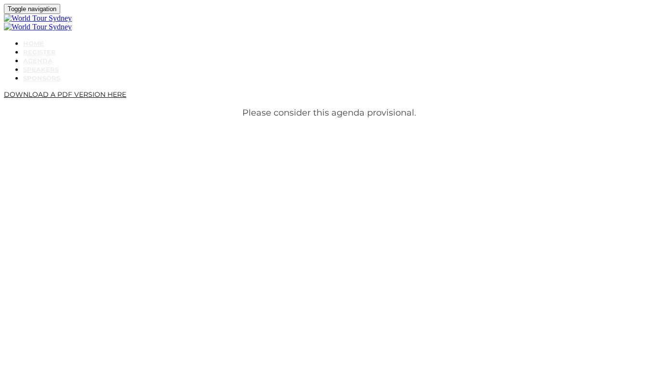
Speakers (41, 69)
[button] (65, 94)
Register (39, 52)
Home (33, 43)
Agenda (38, 61)
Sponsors (41, 78)
